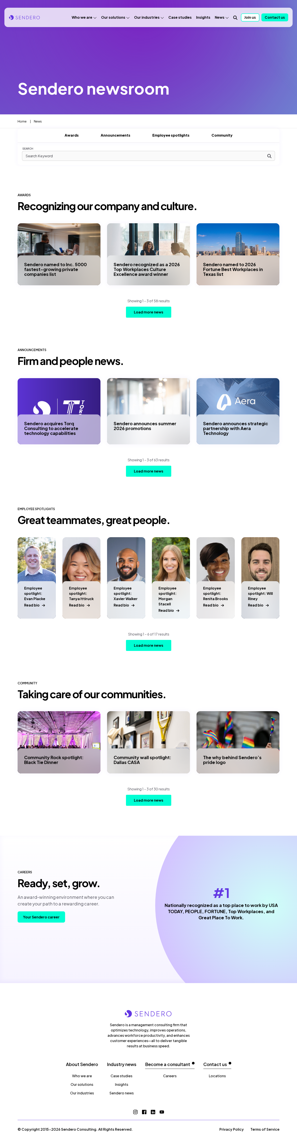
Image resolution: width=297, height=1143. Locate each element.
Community (222, 135)
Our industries (147, 17)
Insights (203, 17)
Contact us (275, 17)
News (219, 17)
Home (22, 121)
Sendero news (121, 1093)
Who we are (82, 17)
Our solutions (113, 17)
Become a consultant (167, 1064)
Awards (72, 135)
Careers (170, 1075)
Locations (217, 1075)
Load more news (148, 312)
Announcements (115, 135)
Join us (250, 17)
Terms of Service (264, 1129)
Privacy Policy (231, 1129)
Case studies (180, 17)
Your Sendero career (41, 917)
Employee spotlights (170, 135)
